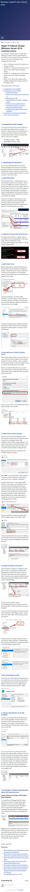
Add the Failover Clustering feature (15, 104)
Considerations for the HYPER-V (12, 91)
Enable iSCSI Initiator (12, 92)
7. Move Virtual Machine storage (10, 675)
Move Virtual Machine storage (14, 107)
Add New (26, 880)
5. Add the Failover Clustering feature (11, 433)
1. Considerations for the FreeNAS (11, 124)
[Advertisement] (15, 24)
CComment (20, 890)
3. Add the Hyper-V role (7, 264)
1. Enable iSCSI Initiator (7, 178)
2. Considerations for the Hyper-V (11, 162)
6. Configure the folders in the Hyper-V (12, 565)
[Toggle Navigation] (2, 38)
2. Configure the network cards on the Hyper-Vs (14, 234)
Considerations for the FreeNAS (12, 89)
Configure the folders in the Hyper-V (15, 105)
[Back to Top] (27, 889)
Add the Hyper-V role (11, 98)
